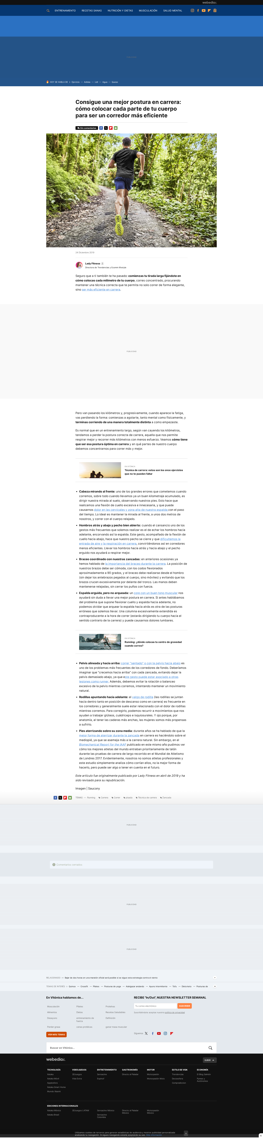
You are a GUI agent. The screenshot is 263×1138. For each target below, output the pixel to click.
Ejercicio (76, 82)
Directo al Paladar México (130, 1111)
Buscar (210, 1048)
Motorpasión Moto (156, 1078)
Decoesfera (177, 1078)
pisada (129, 797)
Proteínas (110, 1006)
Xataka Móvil (53, 1078)
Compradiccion (179, 1083)
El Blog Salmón (204, 1074)
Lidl (96, 82)
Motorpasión (153, 1074)
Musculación (53, 1006)
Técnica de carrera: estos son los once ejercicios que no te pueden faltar (154, 472)
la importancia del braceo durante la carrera (135, 563)
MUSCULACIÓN (148, 10)
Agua (104, 82)
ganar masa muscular (116, 1027)
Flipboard (209, 10)
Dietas (79, 1012)
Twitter (106, 128)
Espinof (100, 1078)
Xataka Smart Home (56, 1087)
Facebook (198, 10)
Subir (208, 1060)
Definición (110, 1018)
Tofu (174, 986)
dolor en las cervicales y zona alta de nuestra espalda (131, 510)
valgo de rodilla (142, 697)
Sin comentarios (88, 128)
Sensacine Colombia (102, 1115)
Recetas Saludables (115, 1012)
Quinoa (72, 986)
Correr (117, 797)
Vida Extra (77, 1078)
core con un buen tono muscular (156, 593)
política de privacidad (175, 1012)
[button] (94, 263)
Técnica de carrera (147, 797)
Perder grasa (53, 1027)
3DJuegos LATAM (80, 1110)
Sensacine (102, 1074)
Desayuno (52, 1018)
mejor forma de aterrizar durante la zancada (109, 735)
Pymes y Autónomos (202, 1079)
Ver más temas (56, 1034)
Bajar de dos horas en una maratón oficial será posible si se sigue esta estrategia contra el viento (111, 977)
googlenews (215, 10)
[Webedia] (209, 2)
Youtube (203, 10)
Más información (154, 1135)
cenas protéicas (84, 1027)
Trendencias (178, 1074)
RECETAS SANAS (92, 10)
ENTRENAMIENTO (65, 10)
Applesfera (52, 1083)
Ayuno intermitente (158, 986)
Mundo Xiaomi (54, 1091)
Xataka (50, 1074)
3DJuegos (77, 1074)
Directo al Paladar (130, 1074)
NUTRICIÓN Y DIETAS (120, 10)
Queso (115, 82)
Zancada (166, 797)
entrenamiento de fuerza (85, 1019)
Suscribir (184, 1006)
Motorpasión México (153, 1111)
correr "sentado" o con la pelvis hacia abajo (151, 663)
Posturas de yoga (112, 986)
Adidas (87, 82)
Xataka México (54, 1110)
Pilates (96, 986)
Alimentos (52, 1012)
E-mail (115, 128)
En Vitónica (130, 466)
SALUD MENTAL (172, 10)
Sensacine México (105, 1110)
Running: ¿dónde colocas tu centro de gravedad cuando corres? (153, 643)
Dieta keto (187, 986)
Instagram (192, 10)
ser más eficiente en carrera (101, 289)
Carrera (104, 797)
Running (91, 797)
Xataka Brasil (53, 1114)
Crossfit (85, 986)
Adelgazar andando (135, 986)
